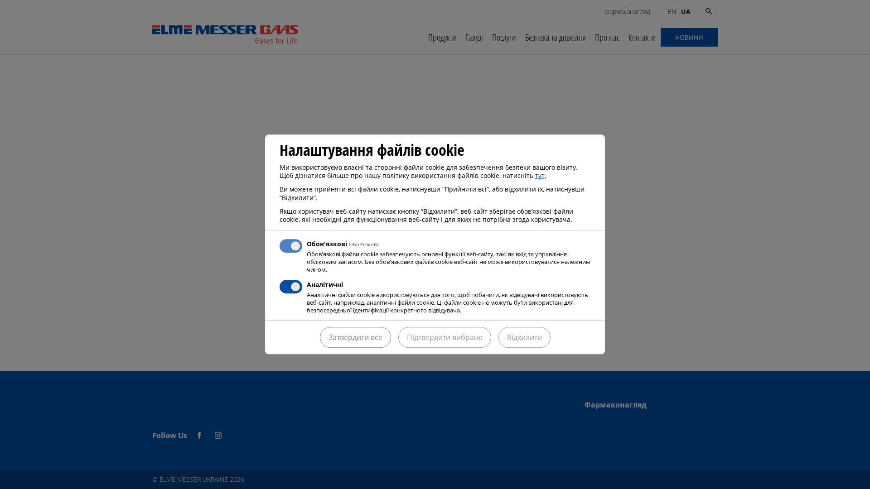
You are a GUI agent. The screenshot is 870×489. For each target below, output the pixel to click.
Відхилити (524, 338)
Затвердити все (355, 338)
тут (540, 175)
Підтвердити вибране (445, 338)
